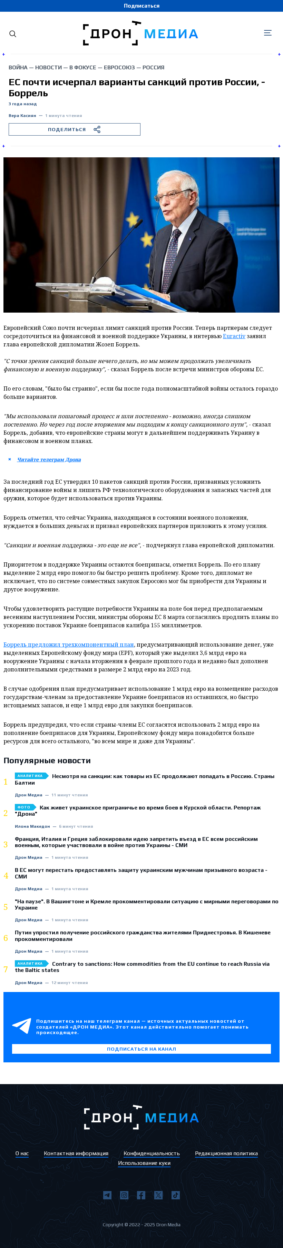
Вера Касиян (22, 116)
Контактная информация (76, 1153)
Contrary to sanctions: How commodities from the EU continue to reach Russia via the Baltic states (142, 967)
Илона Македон (32, 826)
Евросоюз (119, 67)
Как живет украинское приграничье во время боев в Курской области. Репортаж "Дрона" (138, 811)
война (18, 67)
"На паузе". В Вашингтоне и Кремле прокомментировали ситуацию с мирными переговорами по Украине (147, 904)
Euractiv (234, 336)
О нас (22, 1153)
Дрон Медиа (28, 795)
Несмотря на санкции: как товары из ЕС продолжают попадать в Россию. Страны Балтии (144, 779)
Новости (48, 67)
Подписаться (141, 5)
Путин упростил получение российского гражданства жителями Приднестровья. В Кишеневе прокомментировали (143, 936)
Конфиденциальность (152, 1153)
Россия (153, 67)
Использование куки (144, 1163)
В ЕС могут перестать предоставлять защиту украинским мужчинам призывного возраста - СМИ (141, 873)
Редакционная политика (226, 1153)
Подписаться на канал (141, 1049)
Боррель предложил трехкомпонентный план (68, 644)
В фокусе (82, 67)
